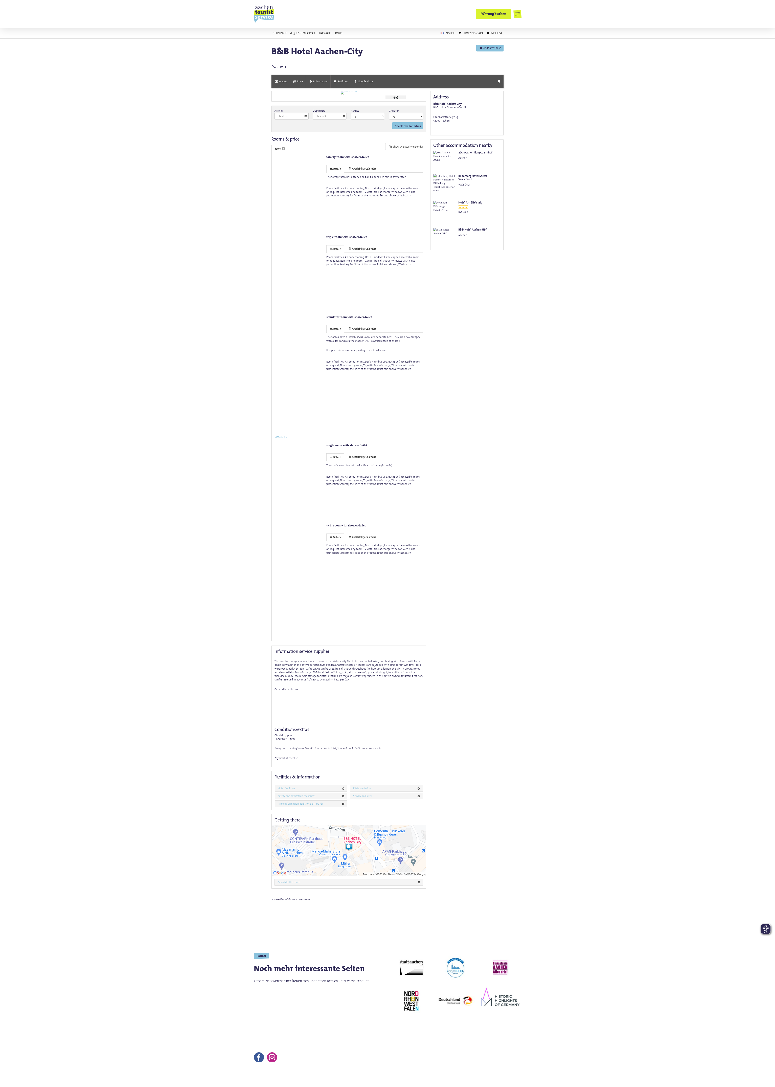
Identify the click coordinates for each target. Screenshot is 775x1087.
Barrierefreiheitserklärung (501, 1079)
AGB (436, 1079)
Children (394, 110)
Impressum (419, 1079)
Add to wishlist (492, 48)
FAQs (473, 1079)
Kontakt (399, 1079)
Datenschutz (454, 1079)
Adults (355, 110)
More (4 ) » (280, 437)
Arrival (278, 110)
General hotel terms (286, 689)
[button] (517, 14)
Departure (319, 110)
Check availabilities (408, 126)
